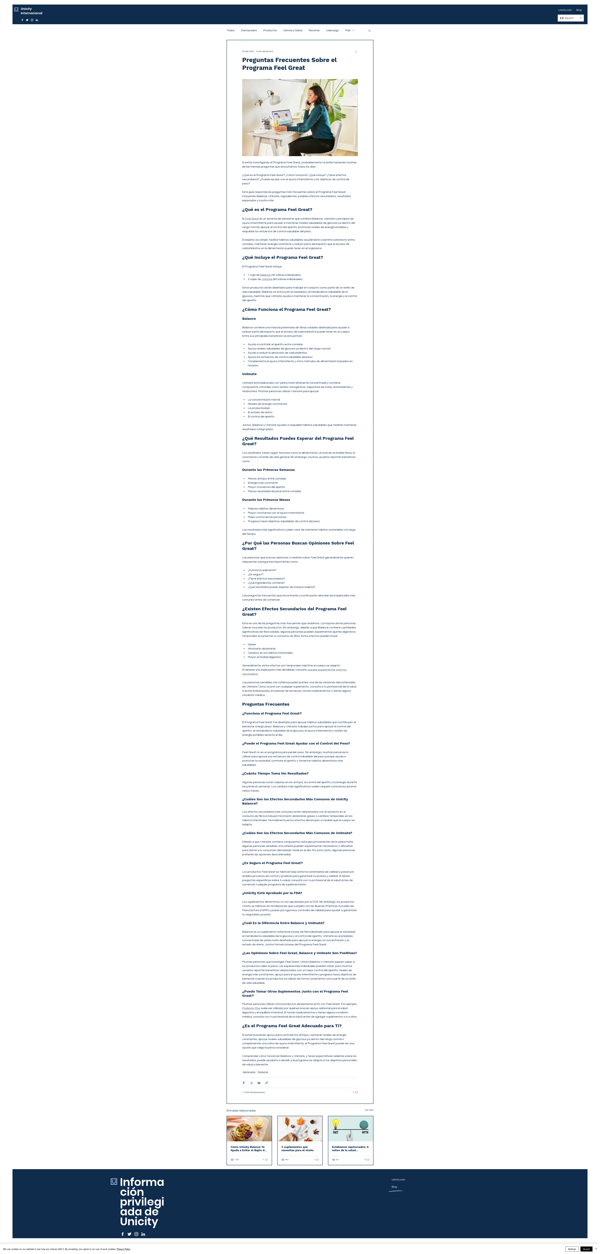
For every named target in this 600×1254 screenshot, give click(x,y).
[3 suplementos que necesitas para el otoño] (300, 1128)
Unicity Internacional (31, 11)
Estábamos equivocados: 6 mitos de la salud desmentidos (350, 1148)
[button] (369, 30)
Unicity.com (398, 1179)
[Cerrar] (596, 1248)
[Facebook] (22, 20)
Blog (394, 1187)
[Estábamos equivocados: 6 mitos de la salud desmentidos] (350, 1128)
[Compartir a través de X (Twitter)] (251, 1082)
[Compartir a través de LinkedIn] (259, 1082)
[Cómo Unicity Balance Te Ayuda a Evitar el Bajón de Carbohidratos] (249, 1128)
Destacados (249, 30)
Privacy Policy (123, 1249)
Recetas (314, 30)
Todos (231, 30)
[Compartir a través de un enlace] (266, 1082)
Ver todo (369, 1110)
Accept (586, 1249)
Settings (572, 1249)
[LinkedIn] (36, 20)
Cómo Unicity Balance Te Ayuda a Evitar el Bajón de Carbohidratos (248, 1148)
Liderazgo (332, 30)
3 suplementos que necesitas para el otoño (297, 1148)
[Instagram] (32, 20)
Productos (270, 30)
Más (348, 30)
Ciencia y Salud (292, 30)
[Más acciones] (356, 51)
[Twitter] (27, 20)
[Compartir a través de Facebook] (243, 1082)
